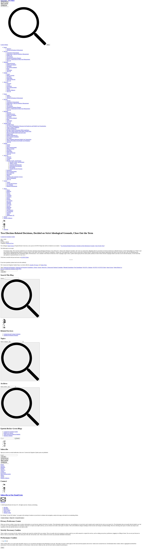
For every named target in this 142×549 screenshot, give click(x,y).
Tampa (8, 214)
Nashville (9, 203)
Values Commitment (11, 178)
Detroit (8, 198)
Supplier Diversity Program (15, 168)
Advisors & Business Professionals (15, 50)
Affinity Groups (13, 163)
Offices (8, 88)
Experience (9, 86)
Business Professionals (12, 186)
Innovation (9, 174)
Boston (8, 192)
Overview (9, 83)
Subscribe (6, 229)
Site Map (6, 507)
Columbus (9, 196)
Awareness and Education (15, 164)
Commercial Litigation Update (8, 236)
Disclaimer (6, 508)
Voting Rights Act (118, 267)
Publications (9, 78)
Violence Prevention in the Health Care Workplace (18, 140)
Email (2, 270)
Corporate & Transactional (13, 52)
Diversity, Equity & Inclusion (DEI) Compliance (18, 130)
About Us (6, 82)
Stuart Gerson (10, 245)
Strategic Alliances (11, 90)
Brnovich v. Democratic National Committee (52, 267)
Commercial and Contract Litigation (12, 334)
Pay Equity (9, 138)
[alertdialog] (71, 534)
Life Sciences (10, 56)
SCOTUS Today (25, 257)
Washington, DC (10, 215)
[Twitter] (4, 228)
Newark (8, 206)
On (3, 541)
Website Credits (7, 512)
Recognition (12, 167)
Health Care (9, 55)
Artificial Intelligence (11, 128)
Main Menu (11, 0)
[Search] (27, 44)
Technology (9, 70)
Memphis (9, 202)
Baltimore (9, 191)
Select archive (4, 386)
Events (8, 74)
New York (9, 204)
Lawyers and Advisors (12, 183)
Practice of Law (10, 243)
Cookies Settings (5, 517)
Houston (9, 199)
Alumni (5, 216)
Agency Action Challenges (13, 127)
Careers (8, 84)
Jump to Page (4, 0)
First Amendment (78, 267)
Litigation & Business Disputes (14, 58)
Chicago (8, 194)
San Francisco (10, 210)
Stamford (9, 212)
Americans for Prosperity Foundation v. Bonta (26, 267)
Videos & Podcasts (11, 79)
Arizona (39, 267)
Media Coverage (10, 75)
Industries (6, 62)
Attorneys (9, 48)
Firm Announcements (12, 87)
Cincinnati (9, 195)
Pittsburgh (9, 207)
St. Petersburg (10, 211)
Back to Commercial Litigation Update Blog (11, 268)
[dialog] (71, 517)
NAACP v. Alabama (87, 267)
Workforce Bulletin (8, 435)
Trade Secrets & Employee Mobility (12, 434)
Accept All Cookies (20, 517)
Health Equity (10, 134)
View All (9, 60)
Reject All (12, 517)
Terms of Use (7, 511)
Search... (3, 278)
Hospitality (9, 66)
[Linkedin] (4, 221)
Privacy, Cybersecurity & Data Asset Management (18, 59)
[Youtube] (4, 222)
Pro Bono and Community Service (15, 176)
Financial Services (11, 63)
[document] (71, 534)
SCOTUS (95, 267)
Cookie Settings (4, 44)
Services (5, 51)
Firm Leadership (10, 172)
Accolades (9, 158)
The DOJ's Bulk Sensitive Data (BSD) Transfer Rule (19, 131)
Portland (8, 208)
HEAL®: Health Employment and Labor (16, 132)
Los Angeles (9, 200)
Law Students (10, 184)
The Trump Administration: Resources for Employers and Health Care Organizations (26, 126)
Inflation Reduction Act (12, 135)
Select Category (4, 341)
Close (2, 547)
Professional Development (15, 166)
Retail (8, 68)
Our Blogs (9, 76)
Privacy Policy (7, 510)
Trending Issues (7, 123)
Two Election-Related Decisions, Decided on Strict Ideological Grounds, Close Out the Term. (82, 245)
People (5, 47)
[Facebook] (4, 224)
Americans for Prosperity (9, 267)
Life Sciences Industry (12, 67)
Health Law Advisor (8, 433)
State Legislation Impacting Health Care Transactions (19, 139)
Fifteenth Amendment (68, 267)
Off (7, 541)
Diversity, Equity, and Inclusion (14, 160)
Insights (5, 72)
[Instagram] (4, 226)
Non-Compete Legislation (13, 136)
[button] (5, 442)
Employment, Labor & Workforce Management (18, 54)
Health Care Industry (11, 64)
